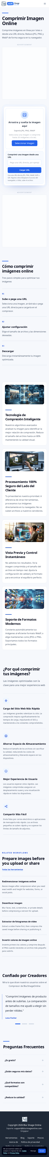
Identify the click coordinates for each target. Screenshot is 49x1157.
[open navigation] (44, 3)
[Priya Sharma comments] (31, 1023)
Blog (22, 1138)
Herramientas (11, 1138)
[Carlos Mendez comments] (24, 1023)
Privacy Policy (14, 1153)
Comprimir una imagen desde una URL (23, 155)
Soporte (31, 1138)
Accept (42, 1151)
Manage (33, 1151)
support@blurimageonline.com (28, 1128)
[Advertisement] (24, 73)
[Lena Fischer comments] (17, 1023)
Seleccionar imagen (24, 143)
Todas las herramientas (12, 869)
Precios (41, 1138)
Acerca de (13, 1142)
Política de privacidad (30, 1142)
